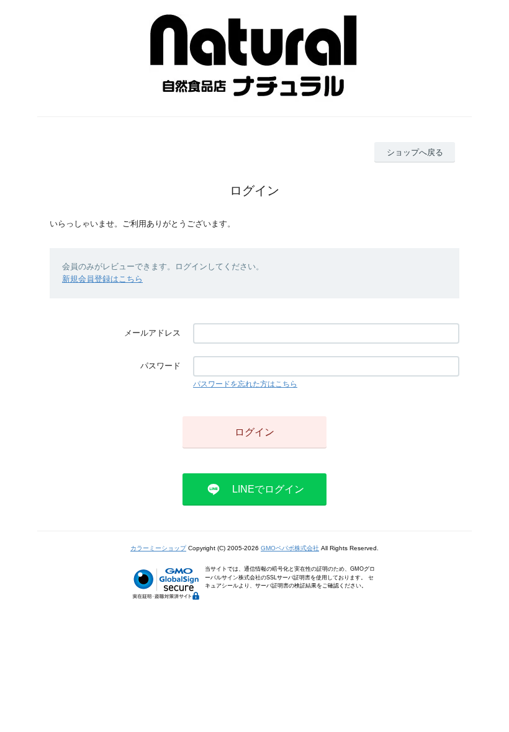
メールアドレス (152, 332)
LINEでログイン (268, 489)
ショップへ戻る (415, 152)
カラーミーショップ (158, 548)
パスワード (160, 365)
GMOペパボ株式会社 (290, 548)
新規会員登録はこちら (102, 278)
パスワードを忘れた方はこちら (245, 384)
